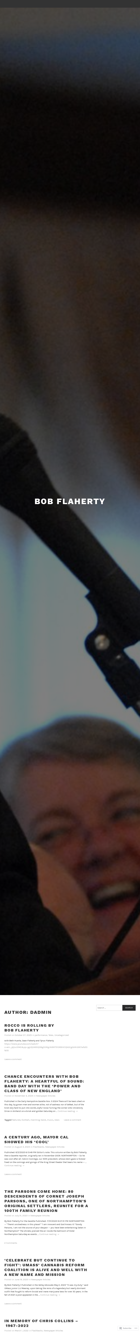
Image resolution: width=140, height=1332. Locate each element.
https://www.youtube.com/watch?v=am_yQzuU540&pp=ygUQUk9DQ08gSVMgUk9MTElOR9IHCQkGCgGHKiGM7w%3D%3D (46, 1047)
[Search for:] (116, 1008)
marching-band (38, 1120)
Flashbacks (38, 1147)
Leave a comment (13, 1059)
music (50, 1120)
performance (41, 1035)
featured (16, 1120)
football (25, 1120)
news (56, 1120)
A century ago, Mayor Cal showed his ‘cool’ (36, 1139)
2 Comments (10, 1243)
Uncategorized (61, 1035)
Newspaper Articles (45, 1095)
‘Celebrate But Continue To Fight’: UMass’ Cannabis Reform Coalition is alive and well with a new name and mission (45, 1267)
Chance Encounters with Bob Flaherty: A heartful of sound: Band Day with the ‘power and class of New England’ (44, 1083)
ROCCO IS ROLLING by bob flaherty (29, 1027)
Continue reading (68, 1111)
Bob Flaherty (70, 501)
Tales (50, 1035)
